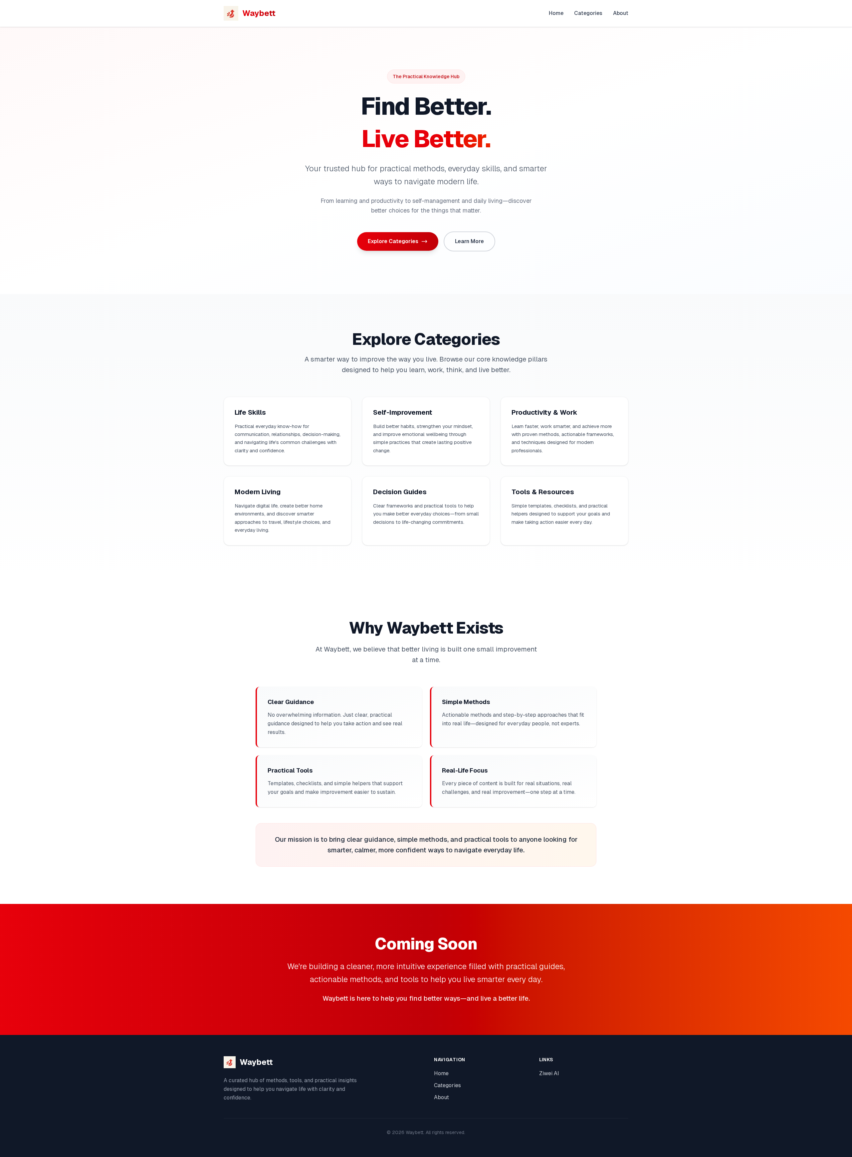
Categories (588, 13)
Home (556, 13)
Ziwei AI (549, 1073)
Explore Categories (393, 241)
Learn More (469, 241)
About (620, 13)
